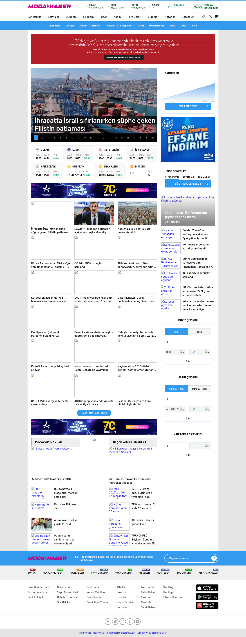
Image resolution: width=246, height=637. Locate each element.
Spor (104, 16)
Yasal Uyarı (161, 632)
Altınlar (83, 25)
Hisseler (96, 25)
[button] (36, 137)
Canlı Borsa (54, 25)
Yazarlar (170, 16)
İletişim (96, 632)
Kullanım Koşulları (146, 632)
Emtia (183, 25)
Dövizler (70, 25)
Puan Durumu (123, 571)
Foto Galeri (134, 16)
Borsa (141, 25)
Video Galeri (148, 592)
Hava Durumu (99, 571)
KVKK (132, 632)
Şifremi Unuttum (172, 597)
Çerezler (123, 632)
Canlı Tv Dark (64, 587)
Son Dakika (34, 16)
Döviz (172, 25)
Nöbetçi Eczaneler (68, 597)
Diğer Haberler (156, 25)
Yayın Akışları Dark (68, 592)
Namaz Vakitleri (53, 571)
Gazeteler (188, 16)
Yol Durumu (184, 571)
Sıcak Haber (148, 607)
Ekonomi (88, 16)
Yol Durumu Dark (37, 592)
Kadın (117, 16)
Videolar (153, 16)
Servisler (53, 16)
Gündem (71, 16)
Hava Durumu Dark (38, 587)
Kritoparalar (126, 25)
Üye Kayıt (168, 592)
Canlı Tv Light (35, 597)
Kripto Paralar (208, 571)
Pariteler (110, 25)
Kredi (194, 25)
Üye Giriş (168, 587)
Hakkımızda (85, 632)
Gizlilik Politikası (109, 632)
